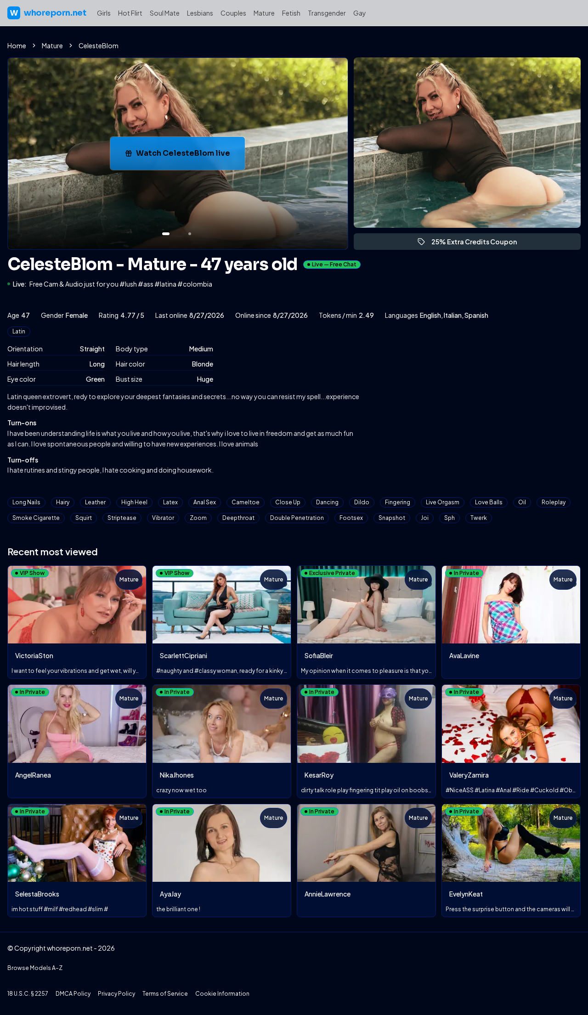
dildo (361, 502)
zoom (198, 517)
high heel (134, 502)
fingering (397, 502)
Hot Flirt (130, 13)
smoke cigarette (36, 517)
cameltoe (246, 502)
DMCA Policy (73, 993)
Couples (233, 13)
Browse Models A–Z (34, 967)
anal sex (204, 502)
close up (287, 502)
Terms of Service (165, 993)
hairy (62, 502)
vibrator (163, 517)
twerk (478, 517)
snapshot (392, 517)
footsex (351, 517)
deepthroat (238, 517)
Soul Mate (165, 13)
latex (170, 502)
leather (95, 502)
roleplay (553, 502)
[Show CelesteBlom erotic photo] (166, 234)
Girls (104, 13)
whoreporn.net (48, 13)
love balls (489, 502)
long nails (26, 502)
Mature (264, 13)
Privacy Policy (116, 993)
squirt (83, 517)
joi (425, 517)
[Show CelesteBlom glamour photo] (190, 234)
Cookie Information (222, 993)
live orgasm (442, 502)
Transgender (327, 13)
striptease (121, 517)
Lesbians (200, 13)
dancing (327, 502)
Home (16, 45)
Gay (359, 13)
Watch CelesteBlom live (190, 156)
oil (522, 502)
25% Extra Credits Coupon (478, 243)
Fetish (291, 13)
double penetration (297, 517)
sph (449, 517)
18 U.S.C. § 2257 (27, 993)
